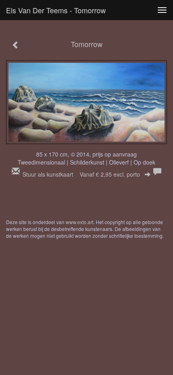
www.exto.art (79, 221)
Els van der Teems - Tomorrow (56, 10)
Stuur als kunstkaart (81, 174)
